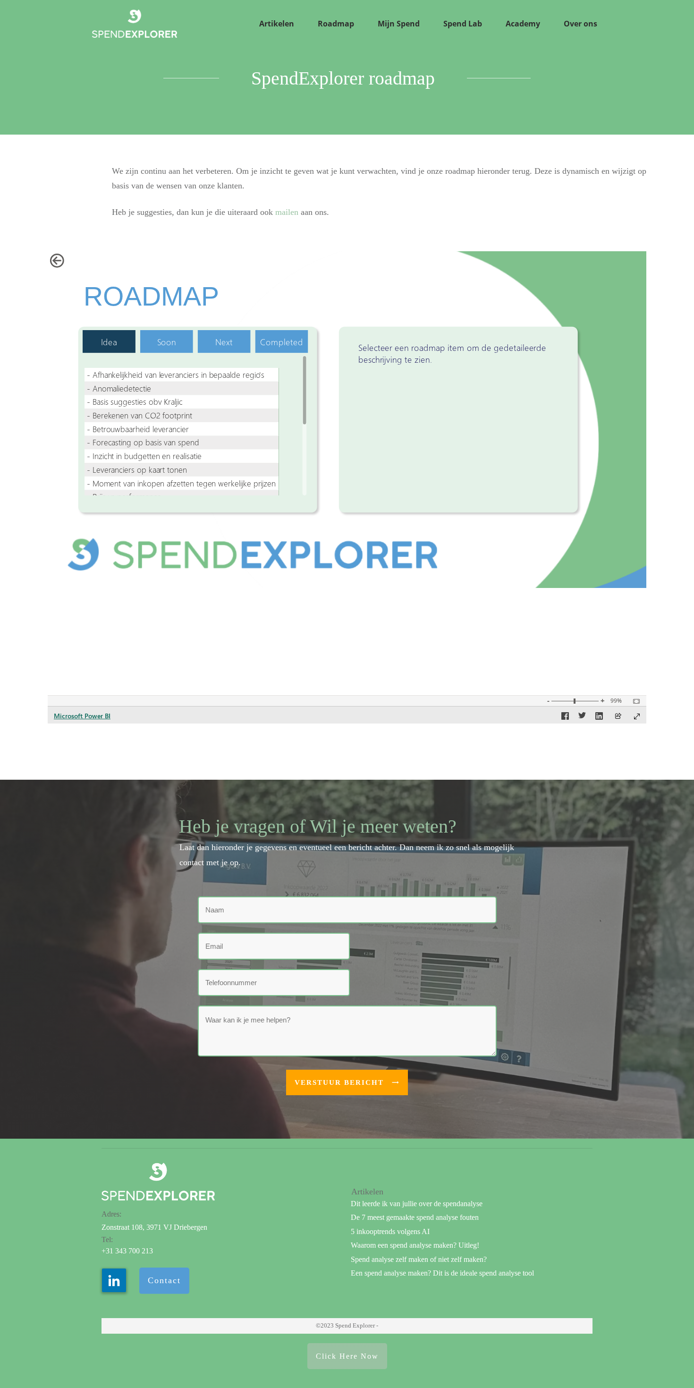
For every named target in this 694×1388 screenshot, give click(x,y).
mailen (286, 212)
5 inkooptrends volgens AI (390, 1231)
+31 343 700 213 (127, 1251)
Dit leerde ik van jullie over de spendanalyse (416, 1204)
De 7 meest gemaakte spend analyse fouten (415, 1217)
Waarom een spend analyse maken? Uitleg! (415, 1245)
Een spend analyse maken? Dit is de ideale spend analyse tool (442, 1273)
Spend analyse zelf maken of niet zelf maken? (419, 1259)
